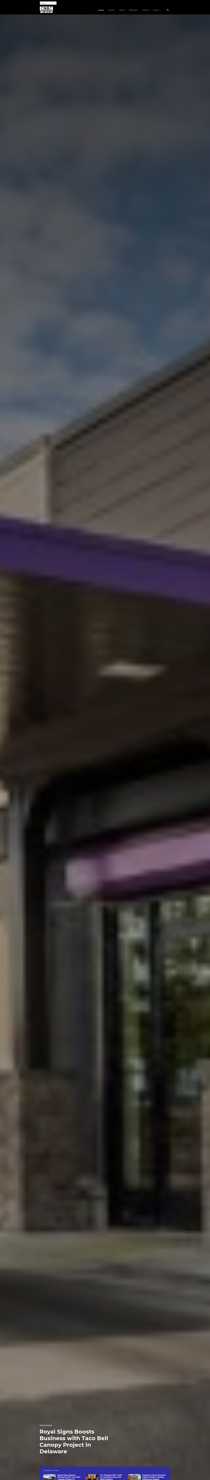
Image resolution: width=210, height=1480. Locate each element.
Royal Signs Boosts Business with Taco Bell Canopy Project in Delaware (74, 1441)
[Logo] (46, 10)
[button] (167, 10)
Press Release (46, 1425)
